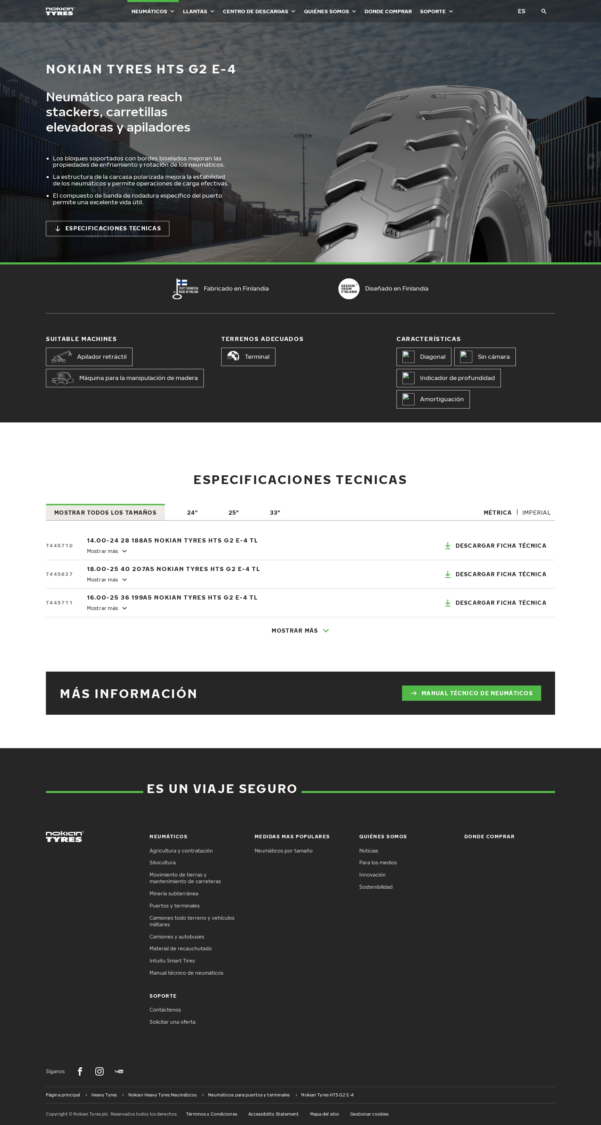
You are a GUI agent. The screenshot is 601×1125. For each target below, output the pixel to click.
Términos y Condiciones (211, 1114)
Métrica (498, 512)
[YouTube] (119, 1071)
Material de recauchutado (181, 948)
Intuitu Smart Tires (172, 961)
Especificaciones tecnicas (113, 228)
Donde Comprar (388, 11)
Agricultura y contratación (181, 851)
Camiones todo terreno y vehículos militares (192, 921)
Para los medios (378, 862)
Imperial (536, 512)
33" (275, 512)
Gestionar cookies (369, 1114)
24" (192, 512)
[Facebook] (80, 1071)
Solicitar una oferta (172, 1022)
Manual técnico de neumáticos (477, 693)
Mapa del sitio (324, 1114)
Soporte (433, 11)
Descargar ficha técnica (501, 545)
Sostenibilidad (376, 887)
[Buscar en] (544, 11)
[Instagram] (99, 1071)
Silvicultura (163, 862)
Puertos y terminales (175, 906)
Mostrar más (295, 630)
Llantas (195, 11)
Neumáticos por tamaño (284, 851)
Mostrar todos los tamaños (105, 512)
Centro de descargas (255, 11)
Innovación (372, 875)
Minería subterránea (174, 893)
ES (522, 11)
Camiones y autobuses (177, 937)
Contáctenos (165, 1010)
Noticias (368, 851)
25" (234, 512)
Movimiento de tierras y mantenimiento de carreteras (185, 878)
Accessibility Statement (273, 1114)
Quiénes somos (326, 11)
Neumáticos (149, 11)
